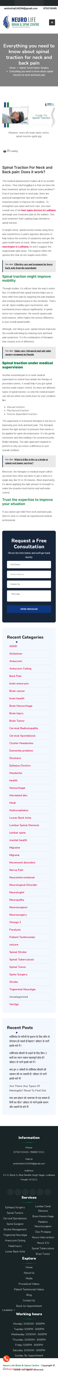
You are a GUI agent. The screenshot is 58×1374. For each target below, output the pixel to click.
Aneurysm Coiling (20, 668)
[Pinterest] (41, 3)
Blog (29, 1295)
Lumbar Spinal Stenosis (24, 825)
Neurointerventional (22, 877)
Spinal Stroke (17, 952)
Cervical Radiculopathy (23, 728)
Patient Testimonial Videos (29, 1289)
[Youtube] (26, 3)
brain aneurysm (19, 683)
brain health (16, 698)
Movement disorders (22, 862)
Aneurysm (15, 661)
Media (29, 1278)
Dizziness (15, 758)
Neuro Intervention (43, 1237)
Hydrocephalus (18, 810)
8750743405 (50, 8)
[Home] (21, 22)
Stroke (13, 982)
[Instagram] (36, 3)
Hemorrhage (17, 788)
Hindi (12, 803)
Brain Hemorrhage (20, 706)
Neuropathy (16, 900)
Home (12, 68)
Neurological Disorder (23, 885)
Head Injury (15, 1246)
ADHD (13, 646)
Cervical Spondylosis (22, 736)
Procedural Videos (29, 1284)
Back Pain (15, 676)
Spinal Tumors (15, 1213)
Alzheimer (15, 653)
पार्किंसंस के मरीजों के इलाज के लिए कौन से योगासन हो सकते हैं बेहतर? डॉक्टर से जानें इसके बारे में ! (29, 1041)
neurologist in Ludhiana (15, 246)
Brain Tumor (17, 721)
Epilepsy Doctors (20, 765)
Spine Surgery (41, 68)
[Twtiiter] (16, 3)
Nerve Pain (16, 870)
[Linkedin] (31, 3)
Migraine (14, 847)
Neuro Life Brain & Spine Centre (21, 1365)
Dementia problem (21, 750)
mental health (18, 840)
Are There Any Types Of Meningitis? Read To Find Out (27, 1088)
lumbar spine (17, 832)
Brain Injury (16, 713)
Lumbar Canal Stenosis (43, 1209)
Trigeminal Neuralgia (22, 989)
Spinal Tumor (26, 68)
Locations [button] (7, 1310)
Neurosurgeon (18, 907)
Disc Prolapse (43, 1232)
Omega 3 (15, 922)
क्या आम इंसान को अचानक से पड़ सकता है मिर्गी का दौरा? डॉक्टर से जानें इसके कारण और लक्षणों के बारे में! (29, 1102)
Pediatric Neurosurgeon (43, 1224)
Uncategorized (18, 997)
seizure (13, 944)
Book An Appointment (29, 1306)
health (13, 780)
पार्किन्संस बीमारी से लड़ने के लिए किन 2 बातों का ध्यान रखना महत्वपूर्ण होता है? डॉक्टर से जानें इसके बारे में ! (28, 1057)
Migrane (14, 855)
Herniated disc (18, 795)
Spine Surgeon (15, 1224)
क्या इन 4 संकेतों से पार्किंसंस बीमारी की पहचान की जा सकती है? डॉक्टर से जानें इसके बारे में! (28, 1074)
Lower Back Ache (20, 818)
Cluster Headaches (21, 743)
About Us (29, 1273)
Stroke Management (15, 1229)
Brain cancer (17, 691)
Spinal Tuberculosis (21, 959)
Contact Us (29, 1300)
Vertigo (14, 1004)
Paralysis (15, 929)
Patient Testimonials (22, 937)
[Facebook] (21, 3)
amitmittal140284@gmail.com (20, 8)
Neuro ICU (43, 1243)
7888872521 (37, 1152)
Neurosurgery (18, 915)
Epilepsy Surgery (15, 1207)
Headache (15, 773)
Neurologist (16, 892)
